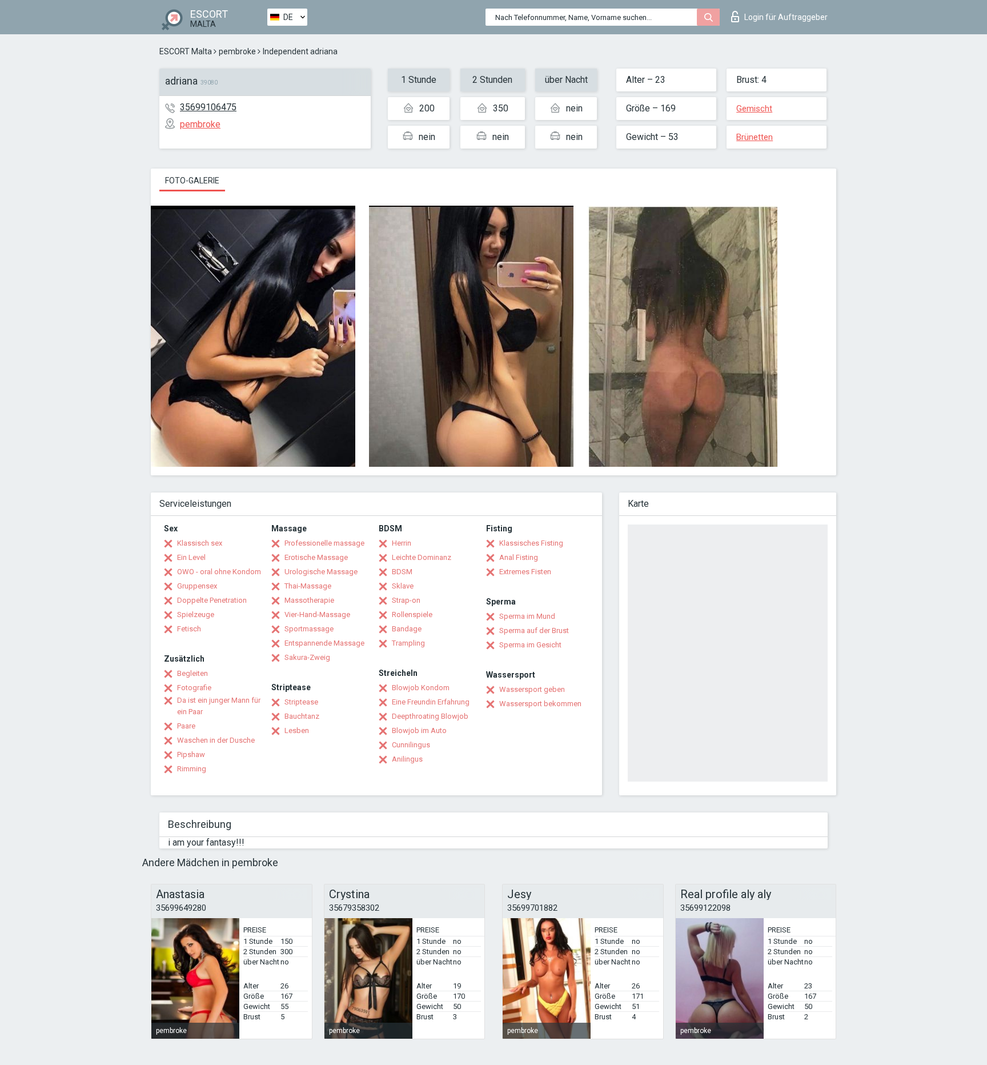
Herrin (401, 543)
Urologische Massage (321, 571)
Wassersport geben (532, 689)
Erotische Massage (316, 557)
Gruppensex (197, 586)
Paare (186, 726)
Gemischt (754, 108)
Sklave (403, 586)
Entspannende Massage (324, 643)
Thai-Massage (307, 586)
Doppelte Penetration (212, 600)
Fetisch (189, 628)
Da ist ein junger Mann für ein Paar (218, 706)
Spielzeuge (195, 614)
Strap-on (406, 600)
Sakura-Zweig (307, 657)
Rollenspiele (412, 614)
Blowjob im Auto (419, 730)
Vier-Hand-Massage (317, 614)
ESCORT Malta (185, 51)
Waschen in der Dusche (216, 740)
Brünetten (754, 137)
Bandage (407, 628)
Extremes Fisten (525, 571)
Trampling (408, 643)
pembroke (237, 51)
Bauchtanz (301, 716)
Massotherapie (309, 600)
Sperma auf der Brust (534, 630)
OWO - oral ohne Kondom (219, 571)
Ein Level (191, 557)
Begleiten (192, 673)
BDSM (402, 571)
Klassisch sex (199, 543)
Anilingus (407, 759)
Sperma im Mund (527, 616)
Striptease (301, 702)
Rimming (191, 768)
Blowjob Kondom (421, 687)
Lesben (296, 730)
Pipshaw (191, 754)
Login (786, 17)
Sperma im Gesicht (530, 644)
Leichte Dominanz (421, 557)
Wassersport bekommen (540, 703)
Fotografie (194, 687)
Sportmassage (309, 628)
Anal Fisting (518, 557)
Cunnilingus (411, 744)
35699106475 (208, 107)
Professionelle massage (324, 543)
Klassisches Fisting (531, 543)
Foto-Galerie (192, 180)
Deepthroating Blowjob (430, 716)
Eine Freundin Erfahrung (431, 702)
